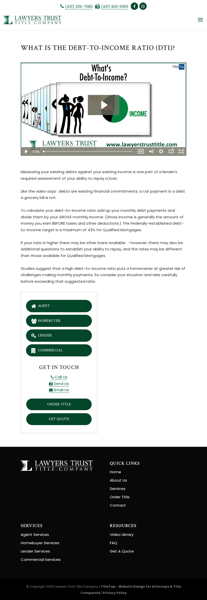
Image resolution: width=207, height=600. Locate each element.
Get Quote (59, 418)
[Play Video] (26, 151)
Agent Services (35, 534)
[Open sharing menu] (171, 151)
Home (115, 472)
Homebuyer (49, 320)
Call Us (60, 377)
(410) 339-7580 (79, 6)
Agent (44, 305)
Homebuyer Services (40, 542)
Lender (45, 335)
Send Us (61, 383)
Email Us (61, 390)
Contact (118, 505)
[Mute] (151, 151)
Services (117, 488)
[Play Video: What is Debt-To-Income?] (103, 105)
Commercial (50, 350)
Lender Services (35, 551)
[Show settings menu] (161, 151)
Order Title (59, 404)
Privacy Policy (115, 593)
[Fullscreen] (181, 151)
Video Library (122, 534)
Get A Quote (122, 551)
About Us (118, 480)
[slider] (88, 151)
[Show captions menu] (141, 151)
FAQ (113, 542)
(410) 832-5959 (114, 6)
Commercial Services (41, 559)
